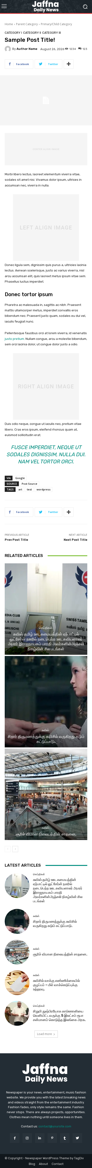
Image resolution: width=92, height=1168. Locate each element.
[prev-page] (8, 849)
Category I (13, 32)
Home (9, 24)
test (29, 489)
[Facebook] (14, 1138)
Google (20, 478)
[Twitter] (77, 1138)
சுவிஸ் (45, 730)
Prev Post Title (16, 539)
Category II (32, 32)
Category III (51, 32)
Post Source (29, 483)
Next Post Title (75, 539)
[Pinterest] (52, 1138)
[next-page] (15, 849)
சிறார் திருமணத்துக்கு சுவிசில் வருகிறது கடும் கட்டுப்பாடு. (46, 739)
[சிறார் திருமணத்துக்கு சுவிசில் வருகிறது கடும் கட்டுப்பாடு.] (46, 701)
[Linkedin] (39, 1138)
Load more (44, 1034)
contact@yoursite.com (54, 1126)
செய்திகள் (45, 627)
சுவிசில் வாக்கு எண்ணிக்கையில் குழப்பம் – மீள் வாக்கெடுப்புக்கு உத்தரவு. (56, 984)
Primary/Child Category (56, 24)
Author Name (27, 48)
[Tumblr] (64, 1138)
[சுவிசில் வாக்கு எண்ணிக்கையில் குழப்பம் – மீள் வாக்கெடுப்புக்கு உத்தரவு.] (17, 982)
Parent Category (27, 24)
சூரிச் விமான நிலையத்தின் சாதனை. (46, 834)
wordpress (43, 489)
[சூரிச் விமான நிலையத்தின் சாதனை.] (46, 794)
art (20, 489)
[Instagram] (27, 1138)
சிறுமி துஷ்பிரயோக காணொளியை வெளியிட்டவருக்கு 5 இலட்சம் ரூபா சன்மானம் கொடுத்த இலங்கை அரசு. (59, 1015)
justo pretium (14, 339)
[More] (69, 64)
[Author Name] (8, 49)
